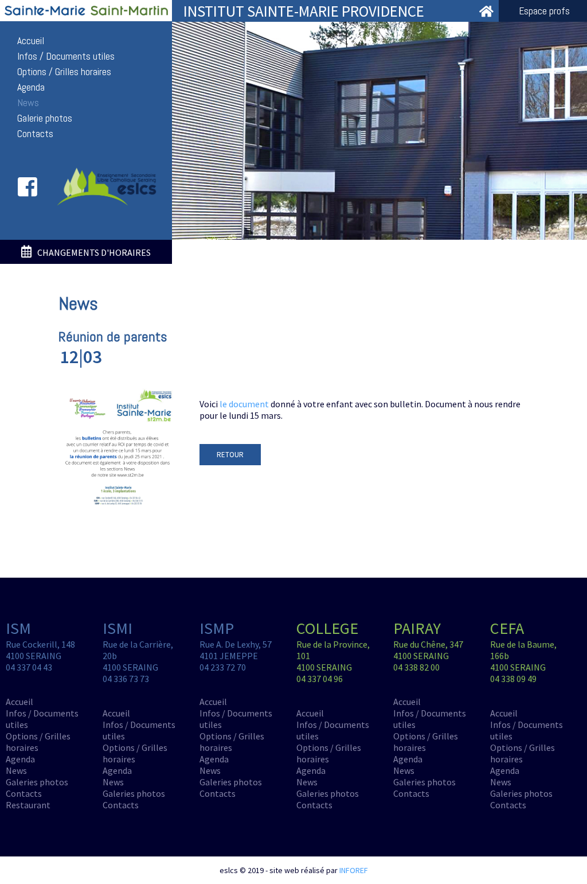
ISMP (216, 628)
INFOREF (353, 870)
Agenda (31, 87)
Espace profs (544, 11)
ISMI (117, 628)
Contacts (35, 133)
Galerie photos (44, 118)
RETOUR (230, 454)
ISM (18, 628)
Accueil (30, 40)
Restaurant (28, 805)
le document (244, 404)
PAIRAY (417, 628)
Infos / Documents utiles (66, 56)
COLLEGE (327, 628)
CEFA (507, 628)
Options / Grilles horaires (64, 71)
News (28, 102)
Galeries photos (37, 782)
